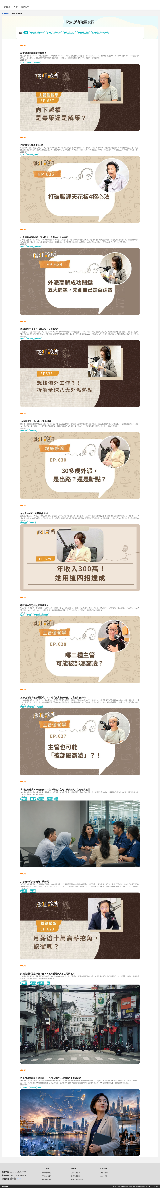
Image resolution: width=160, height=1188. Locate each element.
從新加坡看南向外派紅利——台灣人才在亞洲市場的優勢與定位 (50, 1078)
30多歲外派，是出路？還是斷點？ (36, 421)
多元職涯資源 (46, 1179)
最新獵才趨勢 (75, 1176)
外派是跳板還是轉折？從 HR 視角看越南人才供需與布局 (47, 973)
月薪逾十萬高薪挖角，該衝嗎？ (35, 881)
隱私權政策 (5, 1186)
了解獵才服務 (75, 1173)
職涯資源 (5, 13)
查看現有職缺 (46, 1173)
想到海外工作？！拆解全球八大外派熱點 (40, 329)
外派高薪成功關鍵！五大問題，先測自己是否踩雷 (44, 237)
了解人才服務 (46, 1176)
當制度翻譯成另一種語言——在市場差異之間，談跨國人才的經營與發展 (55, 789)
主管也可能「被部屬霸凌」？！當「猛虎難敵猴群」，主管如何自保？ (54, 697)
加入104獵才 (104, 1176)
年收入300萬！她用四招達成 (34, 513)
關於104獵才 (104, 1173)
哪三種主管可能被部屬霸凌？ (34, 605)
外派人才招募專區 (77, 1179)
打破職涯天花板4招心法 (31, 145)
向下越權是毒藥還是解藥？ (33, 53)
